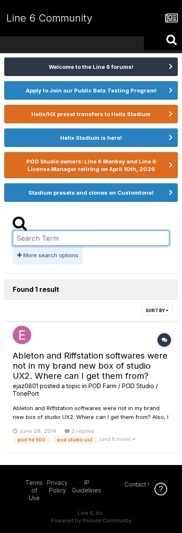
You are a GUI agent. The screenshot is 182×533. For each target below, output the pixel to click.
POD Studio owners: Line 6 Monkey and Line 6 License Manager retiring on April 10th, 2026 (91, 165)
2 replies (82, 430)
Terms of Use (34, 490)
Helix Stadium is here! (91, 137)
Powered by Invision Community (91, 520)
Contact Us (139, 484)
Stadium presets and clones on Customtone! (91, 192)
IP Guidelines (86, 486)
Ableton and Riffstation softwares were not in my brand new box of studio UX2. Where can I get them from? (90, 366)
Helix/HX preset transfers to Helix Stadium (91, 114)
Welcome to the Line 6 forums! (91, 66)
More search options (50, 255)
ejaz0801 (25, 385)
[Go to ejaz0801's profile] (22, 335)
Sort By (156, 310)
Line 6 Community (49, 18)
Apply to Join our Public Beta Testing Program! (91, 90)
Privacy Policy (57, 486)
